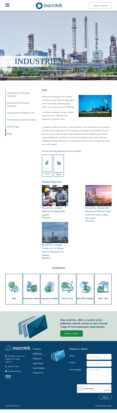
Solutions (37, 358)
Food (9, 133)
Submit (105, 397)
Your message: (75, 369)
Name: (72, 355)
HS (14, 298)
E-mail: (72, 362)
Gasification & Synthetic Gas (20, 112)
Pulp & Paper (13, 126)
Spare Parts (38, 363)
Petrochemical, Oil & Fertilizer (21, 119)
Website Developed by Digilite (103, 406)
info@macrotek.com (14, 371)
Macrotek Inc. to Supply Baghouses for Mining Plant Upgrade (53, 211)
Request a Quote (100, 5)
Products (37, 349)
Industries (37, 353)
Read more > (47, 217)
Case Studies (39, 368)
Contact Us (38, 372)
